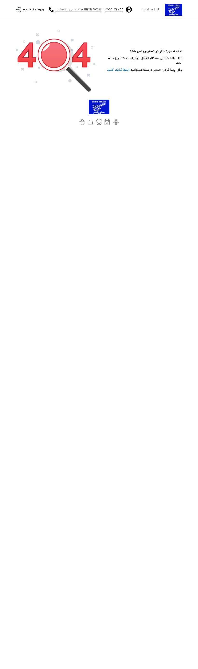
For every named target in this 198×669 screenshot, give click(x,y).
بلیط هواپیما (151, 9)
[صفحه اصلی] (173, 10)
